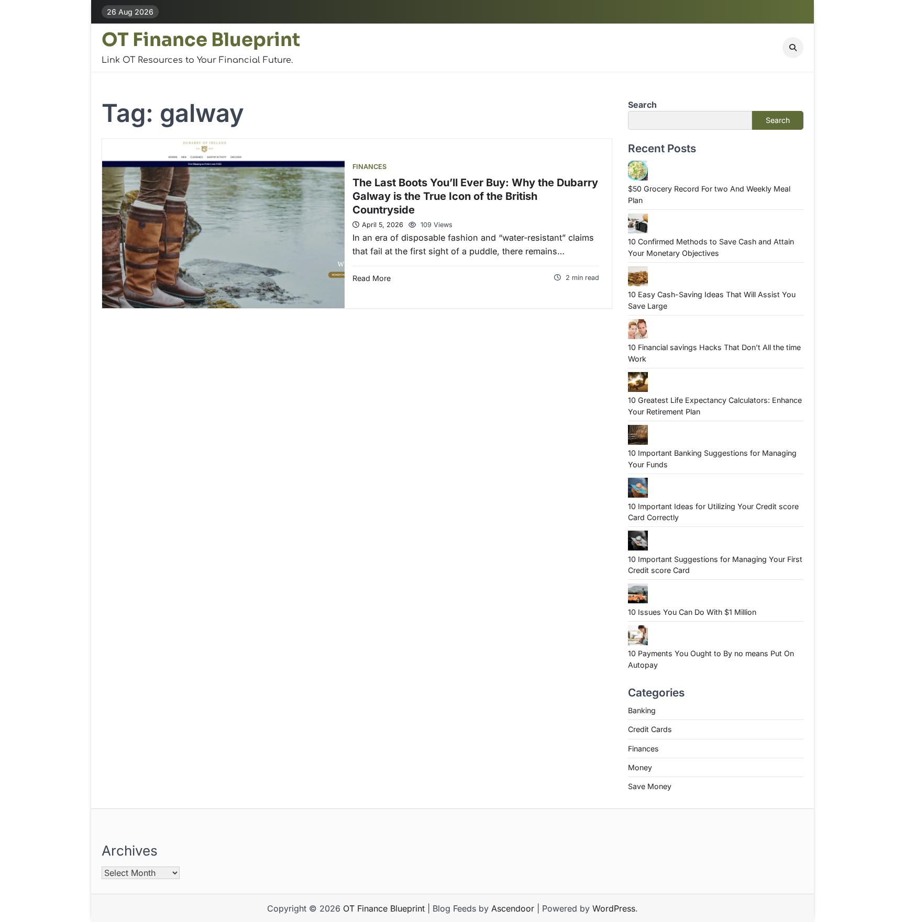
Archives (130, 850)
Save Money (649, 786)
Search (642, 104)
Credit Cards (650, 729)
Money (640, 767)
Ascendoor (512, 908)
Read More (371, 278)
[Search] (792, 47)
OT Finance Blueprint (201, 40)
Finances (369, 167)
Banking (642, 710)
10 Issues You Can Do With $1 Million (692, 612)
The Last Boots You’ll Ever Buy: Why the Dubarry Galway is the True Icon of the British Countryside (475, 196)
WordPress (613, 908)
